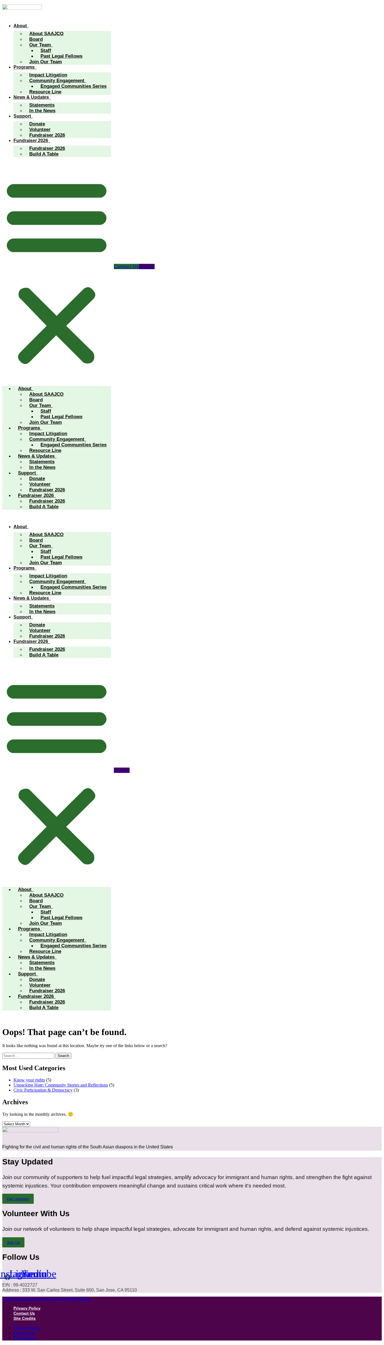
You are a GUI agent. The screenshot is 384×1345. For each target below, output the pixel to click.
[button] (56, 271)
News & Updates (31, 97)
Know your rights (29, 1080)
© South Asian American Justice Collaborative (46, 1299)
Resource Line (45, 92)
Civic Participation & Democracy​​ (43, 1090)
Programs (24, 67)
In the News (42, 110)
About (20, 25)
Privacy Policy (26, 1308)
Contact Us (24, 1313)
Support (22, 116)
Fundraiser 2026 (47, 135)
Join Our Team (45, 61)
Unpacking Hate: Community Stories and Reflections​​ (60, 1085)
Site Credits (24, 1318)
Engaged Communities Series (73, 86)
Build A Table (43, 154)
